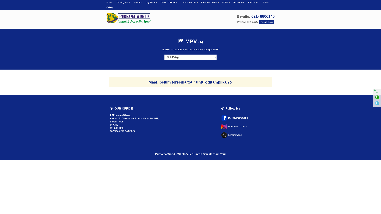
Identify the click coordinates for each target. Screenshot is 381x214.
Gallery (109, 7)
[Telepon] (377, 103)
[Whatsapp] (377, 97)
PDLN (225, 2)
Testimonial (238, 2)
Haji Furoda (151, 2)
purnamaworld (235, 135)
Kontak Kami (267, 22)
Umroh (137, 2)
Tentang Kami (123, 2)
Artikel (265, 2)
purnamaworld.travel (237, 126)
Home (109, 2)
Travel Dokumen (169, 2)
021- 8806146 (263, 16)
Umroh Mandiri (189, 2)
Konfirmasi (253, 2)
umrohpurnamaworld (238, 118)
